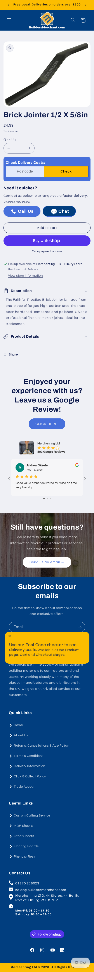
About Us (21, 735)
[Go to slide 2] (47, 498)
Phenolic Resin (25, 856)
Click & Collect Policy (30, 776)
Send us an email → (47, 562)
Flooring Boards (26, 846)
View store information (25, 275)
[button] (9, 20)
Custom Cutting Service (32, 815)
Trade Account (25, 786)
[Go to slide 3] (50, 498)
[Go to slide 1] (44, 498)
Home (18, 725)
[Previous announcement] (8, 5)
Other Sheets (24, 836)
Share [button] (13, 354)
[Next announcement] (86, 5)
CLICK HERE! (47, 424)
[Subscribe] (80, 627)
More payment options (47, 251)
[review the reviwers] (77, 466)
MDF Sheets (23, 825)
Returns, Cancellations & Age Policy (41, 745)
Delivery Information (29, 766)
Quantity (9, 139)
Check (66, 171)
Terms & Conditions (28, 756)
